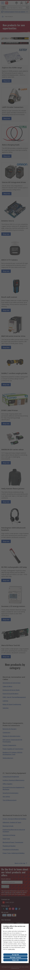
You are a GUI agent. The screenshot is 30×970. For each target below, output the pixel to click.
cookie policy (11, 949)
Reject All (15, 960)
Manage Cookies (15, 957)
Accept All (15, 955)
